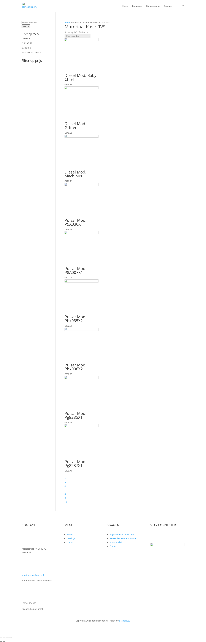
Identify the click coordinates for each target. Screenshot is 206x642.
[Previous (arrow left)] (1, 641)
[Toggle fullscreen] (7, 637)
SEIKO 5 (25, 47)
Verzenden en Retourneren (123, 538)
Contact (168, 6)
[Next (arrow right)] (4, 641)
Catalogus (137, 6)
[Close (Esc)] (1, 637)
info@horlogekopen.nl (33, 575)
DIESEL (25, 38)
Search (26, 26)
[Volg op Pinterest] (170, 535)
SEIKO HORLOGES (30, 52)
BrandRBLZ (124, 620)
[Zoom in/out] (10, 637)
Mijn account (153, 6)
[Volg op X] (158, 535)
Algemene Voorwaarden (122, 534)
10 (66, 501)
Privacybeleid (116, 542)
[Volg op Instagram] (164, 535)
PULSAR (25, 43)
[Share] (4, 637)
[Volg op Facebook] (152, 535)
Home (125, 6)
